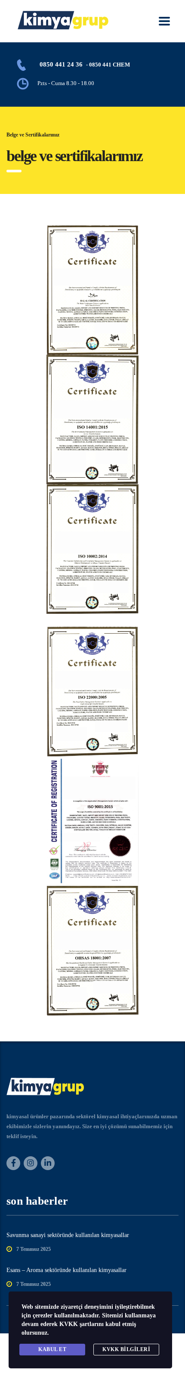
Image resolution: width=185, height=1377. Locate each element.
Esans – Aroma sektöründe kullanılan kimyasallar (66, 1270)
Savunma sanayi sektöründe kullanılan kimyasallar (67, 1235)
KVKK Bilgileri (126, 1349)
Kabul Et (52, 1349)
